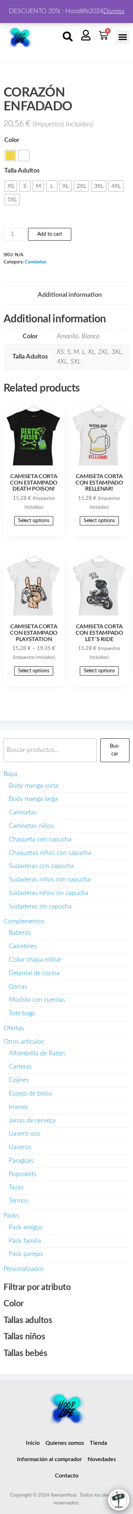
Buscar (115, 750)
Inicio (33, 1443)
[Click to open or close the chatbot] (118, 1499)
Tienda (98, 1443)
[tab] (69, 295)
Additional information (70, 295)
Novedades (102, 1459)
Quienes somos (64, 1443)
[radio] (10, 155)
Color (12, 140)
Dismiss (113, 11)
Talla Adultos (22, 171)
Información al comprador (49, 1459)
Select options (33, 520)
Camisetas (35, 262)
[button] (67, 36)
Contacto (66, 1476)
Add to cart (49, 234)
